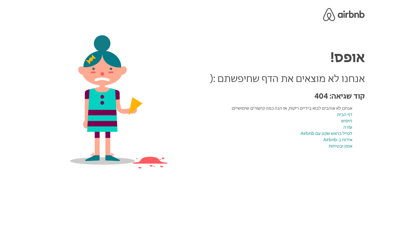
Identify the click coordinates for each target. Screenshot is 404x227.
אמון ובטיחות (340, 146)
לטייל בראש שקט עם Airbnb (326, 133)
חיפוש (346, 121)
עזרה (347, 127)
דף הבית (344, 114)
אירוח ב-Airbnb (337, 140)
